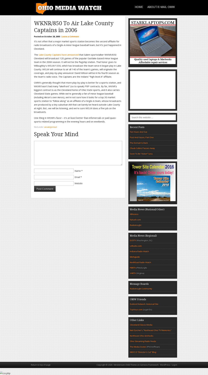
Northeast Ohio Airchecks (141, 335)
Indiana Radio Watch (139, 251)
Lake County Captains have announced (59, 54)
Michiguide (135, 256)
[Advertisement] (153, 90)
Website (79, 183)
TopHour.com (136, 309)
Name (78, 170)
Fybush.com (135, 219)
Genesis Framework (149, 364)
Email (77, 177)
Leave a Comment (70, 36)
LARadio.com (136, 246)
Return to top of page (41, 364)
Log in (174, 364)
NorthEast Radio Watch (140, 262)
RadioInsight (135, 225)
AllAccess (134, 214)
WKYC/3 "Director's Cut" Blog (143, 352)
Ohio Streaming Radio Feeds (143, 341)
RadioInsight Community (141, 288)
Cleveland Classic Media (141, 324)
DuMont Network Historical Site (144, 304)
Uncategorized (50, 127)
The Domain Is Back (139, 142)
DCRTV (133, 240)
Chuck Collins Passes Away (142, 148)
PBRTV (133, 267)
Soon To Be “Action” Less (141, 153)
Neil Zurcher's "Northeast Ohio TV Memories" (151, 330)
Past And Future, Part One (142, 137)
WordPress (165, 364)
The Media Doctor (138, 346)
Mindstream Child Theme (125, 364)
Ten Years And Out (138, 131)
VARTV (133, 273)
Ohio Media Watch (69, 7)
